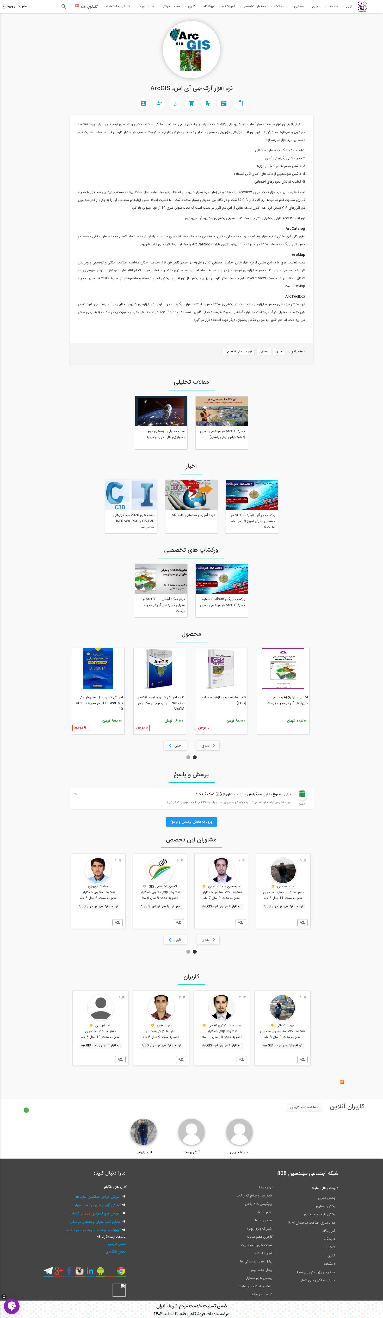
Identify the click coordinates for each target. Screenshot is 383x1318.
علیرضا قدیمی (239, 1152)
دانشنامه (329, 1264)
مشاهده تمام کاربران (304, 1107)
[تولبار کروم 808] (121, 1273)
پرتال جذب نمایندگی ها (256, 1262)
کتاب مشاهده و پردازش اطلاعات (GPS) (224, 700)
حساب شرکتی (171, 6)
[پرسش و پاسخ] (175, 103)
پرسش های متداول (259, 1278)
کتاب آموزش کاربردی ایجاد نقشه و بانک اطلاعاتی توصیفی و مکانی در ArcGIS (161, 703)
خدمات (333, 6)
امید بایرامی (143, 1152)
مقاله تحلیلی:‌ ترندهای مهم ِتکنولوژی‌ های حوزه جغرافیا (166, 434)
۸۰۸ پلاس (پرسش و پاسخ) (316, 1272)
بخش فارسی (117, 1244)
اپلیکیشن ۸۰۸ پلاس (259, 1204)
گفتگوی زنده (88, 7)
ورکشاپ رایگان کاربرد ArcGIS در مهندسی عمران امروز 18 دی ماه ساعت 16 (253, 521)
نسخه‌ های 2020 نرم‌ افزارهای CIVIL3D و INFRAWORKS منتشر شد (134, 521)
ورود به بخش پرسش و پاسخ (191, 822)
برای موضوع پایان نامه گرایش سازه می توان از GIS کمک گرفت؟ (243, 794)
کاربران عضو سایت (260, 1237)
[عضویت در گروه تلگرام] (48, 1273)
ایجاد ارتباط (302, 922)
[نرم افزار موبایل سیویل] (100, 1273)
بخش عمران (326, 1198)
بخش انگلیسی (116, 1252)
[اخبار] (223, 103)
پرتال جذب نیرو (262, 1270)
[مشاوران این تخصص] (159, 103)
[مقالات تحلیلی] (239, 103)
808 (348, 6)
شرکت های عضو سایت (257, 1245)
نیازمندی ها (146, 6)
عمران (316, 6)
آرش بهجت (192, 1152)
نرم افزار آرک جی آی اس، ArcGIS (283, 906)
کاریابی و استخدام (118, 6)
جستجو (63, 6)
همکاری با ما (264, 1220)
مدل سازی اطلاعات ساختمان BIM (311, 1223)
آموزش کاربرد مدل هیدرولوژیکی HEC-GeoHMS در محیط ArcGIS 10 (99, 703)
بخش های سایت (323, 1188)
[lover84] (302, 800)
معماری (299, 6)
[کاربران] (143, 103)
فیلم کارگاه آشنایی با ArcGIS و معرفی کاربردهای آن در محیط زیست (164, 605)
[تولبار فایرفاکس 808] (111, 1273)
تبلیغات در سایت (261, 1294)
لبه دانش (280, 6)
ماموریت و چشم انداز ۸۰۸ (255, 1196)
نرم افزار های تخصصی (239, 351)
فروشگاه (208, 6)
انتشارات (329, 1247)
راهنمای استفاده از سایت (255, 1286)
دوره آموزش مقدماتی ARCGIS (193, 515)
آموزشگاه (228, 6)
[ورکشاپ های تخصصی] (207, 103)
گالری (192, 6)
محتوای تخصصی (254, 6)
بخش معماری (325, 1206)
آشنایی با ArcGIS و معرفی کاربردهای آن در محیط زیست (287, 700)
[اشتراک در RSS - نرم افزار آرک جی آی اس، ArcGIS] (342, 1083)
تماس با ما (265, 1212)
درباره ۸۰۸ (266, 1187)
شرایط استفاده (263, 1253)
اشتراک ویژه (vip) (260, 1229)
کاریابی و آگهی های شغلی (317, 1280)
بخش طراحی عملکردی (319, 1214)
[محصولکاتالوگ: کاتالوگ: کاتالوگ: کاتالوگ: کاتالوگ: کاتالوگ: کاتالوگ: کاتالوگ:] (191, 103)
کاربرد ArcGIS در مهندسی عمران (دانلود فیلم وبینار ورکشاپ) (222, 434)
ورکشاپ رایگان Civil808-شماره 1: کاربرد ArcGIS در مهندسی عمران (221, 602)
